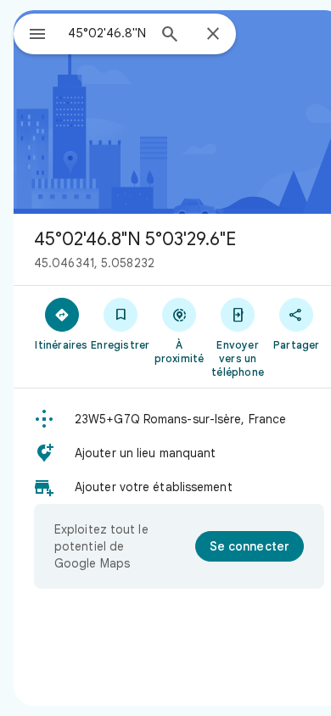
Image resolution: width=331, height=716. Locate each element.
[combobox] (107, 33)
